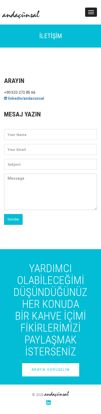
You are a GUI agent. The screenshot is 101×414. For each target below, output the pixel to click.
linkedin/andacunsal (25, 98)
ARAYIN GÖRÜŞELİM (51, 370)
